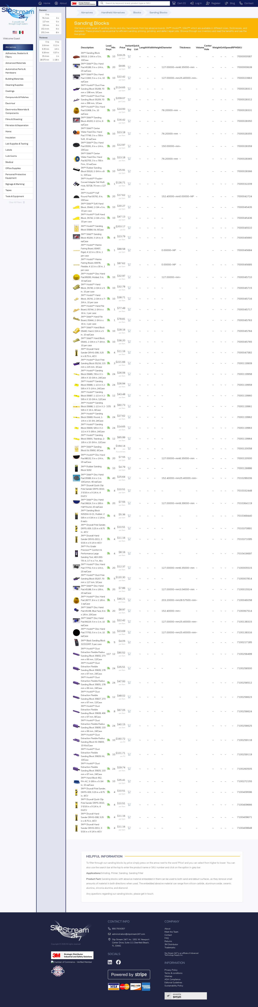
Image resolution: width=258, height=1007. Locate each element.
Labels (9, 150)
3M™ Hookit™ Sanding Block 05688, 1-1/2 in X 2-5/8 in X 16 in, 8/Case (93, 406)
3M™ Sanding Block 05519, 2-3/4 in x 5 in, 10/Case (91, 56)
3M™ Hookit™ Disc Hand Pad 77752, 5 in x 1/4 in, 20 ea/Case (93, 568)
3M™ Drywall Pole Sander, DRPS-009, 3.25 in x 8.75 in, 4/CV (93, 528)
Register (215, 3)
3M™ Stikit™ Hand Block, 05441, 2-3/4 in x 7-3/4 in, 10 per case (93, 342)
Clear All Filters (16, 202)
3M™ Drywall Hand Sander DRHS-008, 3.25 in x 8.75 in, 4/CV (92, 352)
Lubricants (11, 156)
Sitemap (168, 976)
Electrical (10, 103)
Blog (231, 3)
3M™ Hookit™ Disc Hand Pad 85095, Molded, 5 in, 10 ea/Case (93, 277)
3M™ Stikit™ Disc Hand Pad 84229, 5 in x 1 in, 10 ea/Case (93, 622)
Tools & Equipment (15, 196)
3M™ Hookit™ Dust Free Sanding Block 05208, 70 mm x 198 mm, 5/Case (92, 89)
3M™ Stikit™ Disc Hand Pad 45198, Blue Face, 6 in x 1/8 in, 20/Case (93, 611)
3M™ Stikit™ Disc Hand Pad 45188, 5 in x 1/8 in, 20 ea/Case (92, 589)
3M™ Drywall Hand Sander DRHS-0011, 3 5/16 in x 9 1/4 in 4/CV (91, 539)
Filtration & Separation (17, 125)
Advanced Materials (16, 63)
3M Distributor (171, 944)
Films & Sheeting (14, 119)
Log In (198, 3)
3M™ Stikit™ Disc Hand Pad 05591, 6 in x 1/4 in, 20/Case (92, 146)
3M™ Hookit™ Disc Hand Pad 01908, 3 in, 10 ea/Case (93, 110)
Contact (248, 3)
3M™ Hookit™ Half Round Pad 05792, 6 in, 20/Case (92, 196)
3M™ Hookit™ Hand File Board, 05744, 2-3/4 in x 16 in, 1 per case (92, 309)
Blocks (137, 13)
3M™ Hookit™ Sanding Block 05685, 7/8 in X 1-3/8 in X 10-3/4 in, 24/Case (93, 374)
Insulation (11, 138)
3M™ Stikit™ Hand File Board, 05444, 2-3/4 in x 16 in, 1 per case (92, 320)
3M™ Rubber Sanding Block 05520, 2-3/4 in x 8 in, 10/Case (92, 171)
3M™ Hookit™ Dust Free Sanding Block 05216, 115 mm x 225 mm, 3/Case (93, 363)
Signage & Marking (15, 184)
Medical (9, 162)
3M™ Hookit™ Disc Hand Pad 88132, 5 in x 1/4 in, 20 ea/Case (93, 458)
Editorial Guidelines (173, 983)
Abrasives (11, 47)
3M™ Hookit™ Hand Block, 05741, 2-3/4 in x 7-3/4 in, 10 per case (93, 299)
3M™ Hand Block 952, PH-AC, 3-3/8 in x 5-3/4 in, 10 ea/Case (92, 781)
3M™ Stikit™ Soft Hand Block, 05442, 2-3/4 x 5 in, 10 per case (93, 207)
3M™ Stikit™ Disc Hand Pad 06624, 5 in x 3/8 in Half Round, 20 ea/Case (92, 503)
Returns (168, 941)
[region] (51, 23)
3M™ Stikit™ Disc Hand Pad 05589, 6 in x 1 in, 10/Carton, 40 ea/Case (92, 478)
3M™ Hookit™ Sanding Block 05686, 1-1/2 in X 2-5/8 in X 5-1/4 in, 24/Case (93, 385)
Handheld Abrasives (113, 13)
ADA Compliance (172, 979)
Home (46, 3)
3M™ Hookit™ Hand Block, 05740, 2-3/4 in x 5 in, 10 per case (93, 288)
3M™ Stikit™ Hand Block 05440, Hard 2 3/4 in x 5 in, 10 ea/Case (93, 331)
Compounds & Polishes (17, 97)
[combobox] (134, 3)
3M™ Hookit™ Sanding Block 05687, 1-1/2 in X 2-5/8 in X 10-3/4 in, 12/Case (93, 396)
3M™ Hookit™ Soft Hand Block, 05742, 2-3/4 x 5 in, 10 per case (93, 218)
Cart (181, 3)
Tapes (8, 190)
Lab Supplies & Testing (17, 144)
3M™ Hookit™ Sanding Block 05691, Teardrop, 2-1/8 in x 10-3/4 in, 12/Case (93, 439)
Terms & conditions (173, 973)
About (62, 3)
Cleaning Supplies (14, 85)
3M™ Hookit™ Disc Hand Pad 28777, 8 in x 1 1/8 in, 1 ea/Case (93, 600)
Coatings (10, 91)
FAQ (167, 938)
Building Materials (14, 79)
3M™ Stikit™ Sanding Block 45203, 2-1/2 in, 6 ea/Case (92, 121)
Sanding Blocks (158, 13)
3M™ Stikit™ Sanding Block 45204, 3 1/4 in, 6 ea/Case (92, 238)
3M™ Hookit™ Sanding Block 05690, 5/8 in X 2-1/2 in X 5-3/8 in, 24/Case (93, 428)
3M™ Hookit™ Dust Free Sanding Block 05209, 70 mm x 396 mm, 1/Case (92, 100)
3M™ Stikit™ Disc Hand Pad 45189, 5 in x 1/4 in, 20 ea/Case (92, 67)
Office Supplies (13, 168)
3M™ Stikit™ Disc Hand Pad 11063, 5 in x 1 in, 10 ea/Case (93, 78)
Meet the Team (171, 932)
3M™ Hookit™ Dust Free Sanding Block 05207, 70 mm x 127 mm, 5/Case (92, 579)
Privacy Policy (171, 970)
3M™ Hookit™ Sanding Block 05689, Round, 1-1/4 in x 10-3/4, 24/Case (92, 417)
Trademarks (170, 948)
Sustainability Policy (174, 986)
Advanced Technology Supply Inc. (181, 954)
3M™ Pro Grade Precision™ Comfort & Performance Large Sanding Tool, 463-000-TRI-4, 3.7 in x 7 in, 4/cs (92, 553)
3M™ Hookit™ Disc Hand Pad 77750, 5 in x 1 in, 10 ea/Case (93, 632)
